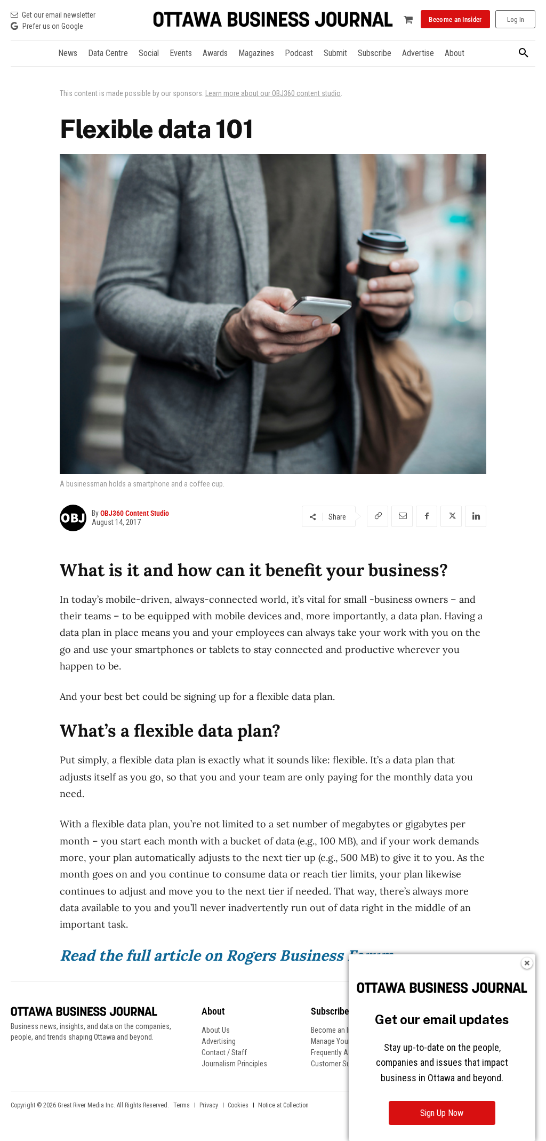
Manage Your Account (344, 1041)
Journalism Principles (234, 1063)
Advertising (219, 1041)
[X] (451, 516)
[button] (523, 53)
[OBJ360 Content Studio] (76, 518)
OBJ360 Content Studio (134, 513)
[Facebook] (426, 516)
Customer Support (338, 1063)
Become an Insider (339, 1030)
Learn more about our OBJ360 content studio (273, 93)
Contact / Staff (224, 1052)
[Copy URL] (377, 516)
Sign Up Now (441, 1113)
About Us (216, 1030)
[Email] (402, 516)
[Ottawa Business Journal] (273, 19)
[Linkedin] (475, 516)
